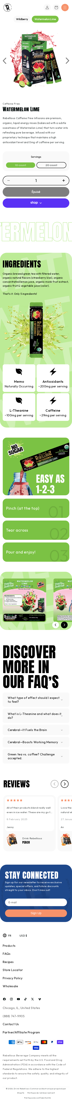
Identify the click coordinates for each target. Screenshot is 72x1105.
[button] (65, 7)
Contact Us (11, 1024)
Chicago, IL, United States (21, 1008)
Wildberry (22, 19)
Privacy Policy (12, 978)
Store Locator (13, 970)
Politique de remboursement (41, 1093)
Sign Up (36, 913)
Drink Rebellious (21, 1088)
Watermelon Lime (45, 19)
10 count (25, 165)
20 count (56, 165)
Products (9, 946)
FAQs (6, 954)
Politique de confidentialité (37, 1098)
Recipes (8, 962)
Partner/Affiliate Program (21, 1032)
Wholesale (10, 986)
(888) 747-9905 (13, 1016)
